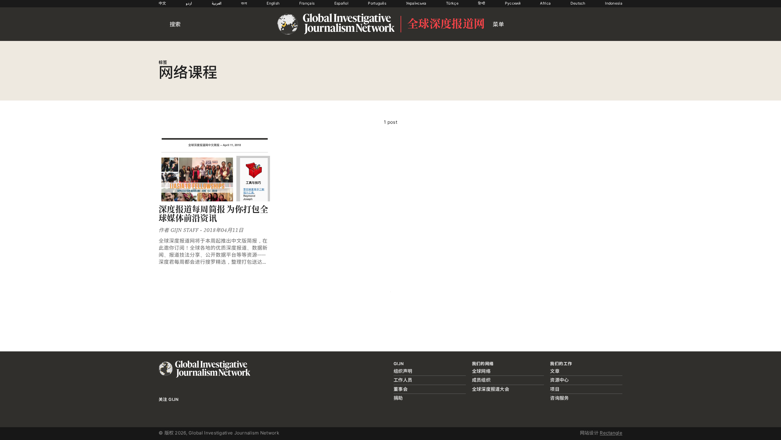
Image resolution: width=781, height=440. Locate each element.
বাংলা (244, 3)
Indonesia (613, 3)
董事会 (401, 389)
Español (341, 3)
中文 (162, 3)
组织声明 (403, 371)
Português (377, 3)
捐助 (398, 398)
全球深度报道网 (446, 24)
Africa (545, 3)
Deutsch (577, 3)
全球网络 (481, 371)
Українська (416, 3)
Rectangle (611, 433)
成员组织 (481, 380)
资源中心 (559, 380)
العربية (216, 3)
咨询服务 (559, 398)
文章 (555, 371)
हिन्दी (481, 3)
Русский (512, 3)
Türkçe (452, 3)
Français (307, 3)
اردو (189, 3)
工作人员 (403, 380)
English (273, 3)
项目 (555, 389)
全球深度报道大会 (490, 389)
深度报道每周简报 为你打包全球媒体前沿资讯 (213, 214)
